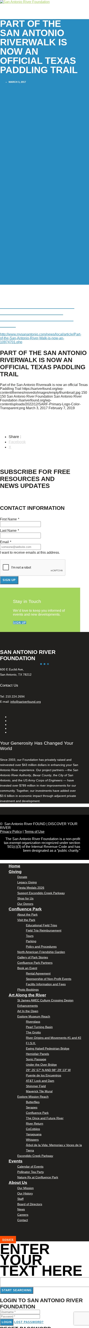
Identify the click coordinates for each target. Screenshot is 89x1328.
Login (7, 1322)
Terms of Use (34, 831)
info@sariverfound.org (25, 701)
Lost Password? (29, 1322)
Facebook (17, 442)
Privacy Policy (11, 831)
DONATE (8, 1239)
